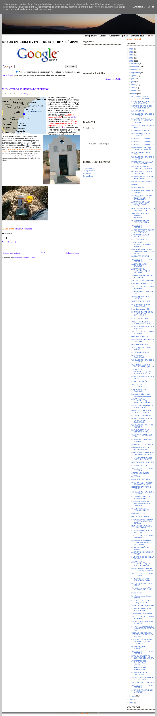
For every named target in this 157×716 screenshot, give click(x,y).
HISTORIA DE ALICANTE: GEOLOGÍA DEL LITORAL (142, 657)
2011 (131, 49)
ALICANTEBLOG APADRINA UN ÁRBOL (142, 622)
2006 (131, 700)
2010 (131, 52)
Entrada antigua (72, 253)
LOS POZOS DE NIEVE (140, 256)
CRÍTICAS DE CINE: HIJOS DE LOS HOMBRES (141, 107)
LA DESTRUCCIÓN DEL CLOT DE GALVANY (140, 97)
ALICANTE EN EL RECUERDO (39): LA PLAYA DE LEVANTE (140, 563)
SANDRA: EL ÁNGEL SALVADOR (139, 265)
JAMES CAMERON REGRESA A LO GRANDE (142, 276)
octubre (134, 69)
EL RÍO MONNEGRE (139, 465)
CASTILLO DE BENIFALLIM (141, 283)
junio (133, 82)
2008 (131, 58)
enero (133, 696)
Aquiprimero (87, 173)
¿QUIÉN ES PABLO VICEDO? (142, 682)
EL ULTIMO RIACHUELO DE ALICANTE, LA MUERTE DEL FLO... (142, 120)
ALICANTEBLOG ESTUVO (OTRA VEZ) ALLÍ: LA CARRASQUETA (141, 197)
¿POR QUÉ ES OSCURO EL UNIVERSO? (142, 691)
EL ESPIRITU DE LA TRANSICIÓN (139, 673)
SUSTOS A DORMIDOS (140, 473)
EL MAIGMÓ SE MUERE (140, 130)
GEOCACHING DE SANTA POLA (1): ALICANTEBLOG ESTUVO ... (142, 635)
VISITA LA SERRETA (139, 240)
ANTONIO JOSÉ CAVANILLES (142, 280)
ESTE (73, 117)
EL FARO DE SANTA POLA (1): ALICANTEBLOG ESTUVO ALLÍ (143, 628)
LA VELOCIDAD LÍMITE (140, 319)
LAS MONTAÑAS (137, 111)
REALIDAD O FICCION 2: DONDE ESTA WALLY (141, 579)
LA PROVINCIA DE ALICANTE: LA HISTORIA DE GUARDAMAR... (142, 420)
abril (132, 88)
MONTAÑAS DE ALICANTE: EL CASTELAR (141, 305)
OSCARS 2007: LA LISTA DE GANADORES (142, 172)
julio (132, 79)
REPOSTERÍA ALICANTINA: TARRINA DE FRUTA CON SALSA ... (142, 251)
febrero (134, 94)
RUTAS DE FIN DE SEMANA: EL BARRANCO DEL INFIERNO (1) (142, 542)
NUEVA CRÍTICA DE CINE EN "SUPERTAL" (142, 340)
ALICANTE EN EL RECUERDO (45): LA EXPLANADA (140, 271)
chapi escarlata (88, 168)
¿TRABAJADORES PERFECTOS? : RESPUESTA (138, 663)
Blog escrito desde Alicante (67, 713)
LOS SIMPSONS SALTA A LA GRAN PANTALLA (142, 163)
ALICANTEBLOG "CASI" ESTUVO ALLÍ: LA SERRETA (140, 204)
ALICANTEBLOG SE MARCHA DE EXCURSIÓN (25, 89)
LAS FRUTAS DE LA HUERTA (142, 462)
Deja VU (134, 184)
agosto (133, 76)
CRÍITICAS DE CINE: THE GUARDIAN (141, 390)
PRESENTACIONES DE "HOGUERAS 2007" (140, 448)
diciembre (135, 63)
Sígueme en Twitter (113, 79)
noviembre (135, 66)
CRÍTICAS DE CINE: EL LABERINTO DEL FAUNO (142, 168)
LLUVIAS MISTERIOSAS (140, 516)
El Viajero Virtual (89, 171)
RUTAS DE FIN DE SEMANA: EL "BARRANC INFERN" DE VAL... (142, 521)
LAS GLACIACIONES (139, 344)
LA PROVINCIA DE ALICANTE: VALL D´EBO (142, 532)
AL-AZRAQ (135, 476)
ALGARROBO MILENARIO (141, 613)
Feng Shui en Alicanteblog (140, 309)
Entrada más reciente (11, 253)
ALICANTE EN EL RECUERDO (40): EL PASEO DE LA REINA (140, 400)
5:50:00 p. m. (26, 94)
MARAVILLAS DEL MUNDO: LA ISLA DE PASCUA (142, 411)
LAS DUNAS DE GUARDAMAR (138, 356)
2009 (131, 55)
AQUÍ (28, 156)
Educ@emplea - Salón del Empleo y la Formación (141, 148)
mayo (133, 85)
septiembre (135, 73)
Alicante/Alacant (134, 39)
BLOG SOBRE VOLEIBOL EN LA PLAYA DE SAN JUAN (142, 453)
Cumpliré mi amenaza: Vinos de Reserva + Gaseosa (142, 589)
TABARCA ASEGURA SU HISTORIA (140, 297)
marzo (133, 91)
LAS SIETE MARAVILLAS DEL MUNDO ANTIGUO (142, 406)
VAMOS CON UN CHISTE (141, 301)
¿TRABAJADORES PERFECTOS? (138, 668)
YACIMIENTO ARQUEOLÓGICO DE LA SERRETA (142, 244)
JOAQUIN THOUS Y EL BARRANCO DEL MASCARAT (140, 215)
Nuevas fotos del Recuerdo (141, 181)
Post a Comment (9, 242)
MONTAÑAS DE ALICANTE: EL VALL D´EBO (141, 527)
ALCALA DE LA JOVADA (140, 479)
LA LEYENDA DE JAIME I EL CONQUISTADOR (142, 602)
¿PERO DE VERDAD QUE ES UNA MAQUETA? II (142, 231)
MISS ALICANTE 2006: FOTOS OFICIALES (140, 509)
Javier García (94, 713)
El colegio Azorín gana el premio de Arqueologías (141, 395)
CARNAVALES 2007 (138, 513)
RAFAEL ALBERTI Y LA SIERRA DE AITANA (140, 431)
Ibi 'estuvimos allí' (137, 187)
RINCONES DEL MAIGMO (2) (142, 141)
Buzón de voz (136, 593)
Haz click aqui (7, 75)
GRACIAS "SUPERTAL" (140, 336)
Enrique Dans (88, 176)
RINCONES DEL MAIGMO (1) (142, 138)
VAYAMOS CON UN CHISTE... (142, 444)
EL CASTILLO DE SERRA (141, 415)
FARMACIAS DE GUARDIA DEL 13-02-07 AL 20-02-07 (142, 569)
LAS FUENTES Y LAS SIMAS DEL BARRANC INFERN (142, 483)
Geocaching (27, 229)
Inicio (43, 252)
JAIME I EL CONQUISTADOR (142, 605)
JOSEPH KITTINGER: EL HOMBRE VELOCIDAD (141, 323)
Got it (151, 7)
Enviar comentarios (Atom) (24, 258)
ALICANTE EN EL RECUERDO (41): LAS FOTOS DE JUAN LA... (141, 371)
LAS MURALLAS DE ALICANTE (139, 647)
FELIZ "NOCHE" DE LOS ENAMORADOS (140, 498)
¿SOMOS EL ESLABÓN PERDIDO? (140, 236)
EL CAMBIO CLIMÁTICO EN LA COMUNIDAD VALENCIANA (142, 314)
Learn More (139, 7)
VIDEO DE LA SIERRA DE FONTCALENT (141, 609)
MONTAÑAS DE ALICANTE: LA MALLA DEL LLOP (143, 210)
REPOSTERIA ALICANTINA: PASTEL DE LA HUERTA (142, 458)
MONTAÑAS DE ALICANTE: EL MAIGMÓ (141, 134)
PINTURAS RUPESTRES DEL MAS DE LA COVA (142, 102)
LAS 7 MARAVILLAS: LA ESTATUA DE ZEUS (140, 221)
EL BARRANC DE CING (140, 352)
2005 (131, 703)
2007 (131, 61)
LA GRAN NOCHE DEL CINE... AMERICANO (143, 177)
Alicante (18, 229)
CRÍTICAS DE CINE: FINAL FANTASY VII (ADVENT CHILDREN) (141, 641)
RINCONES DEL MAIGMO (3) (142, 144)
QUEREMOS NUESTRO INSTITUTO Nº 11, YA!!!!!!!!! (142, 366)
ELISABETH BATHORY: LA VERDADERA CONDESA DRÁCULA (141, 503)
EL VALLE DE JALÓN (139, 381)
